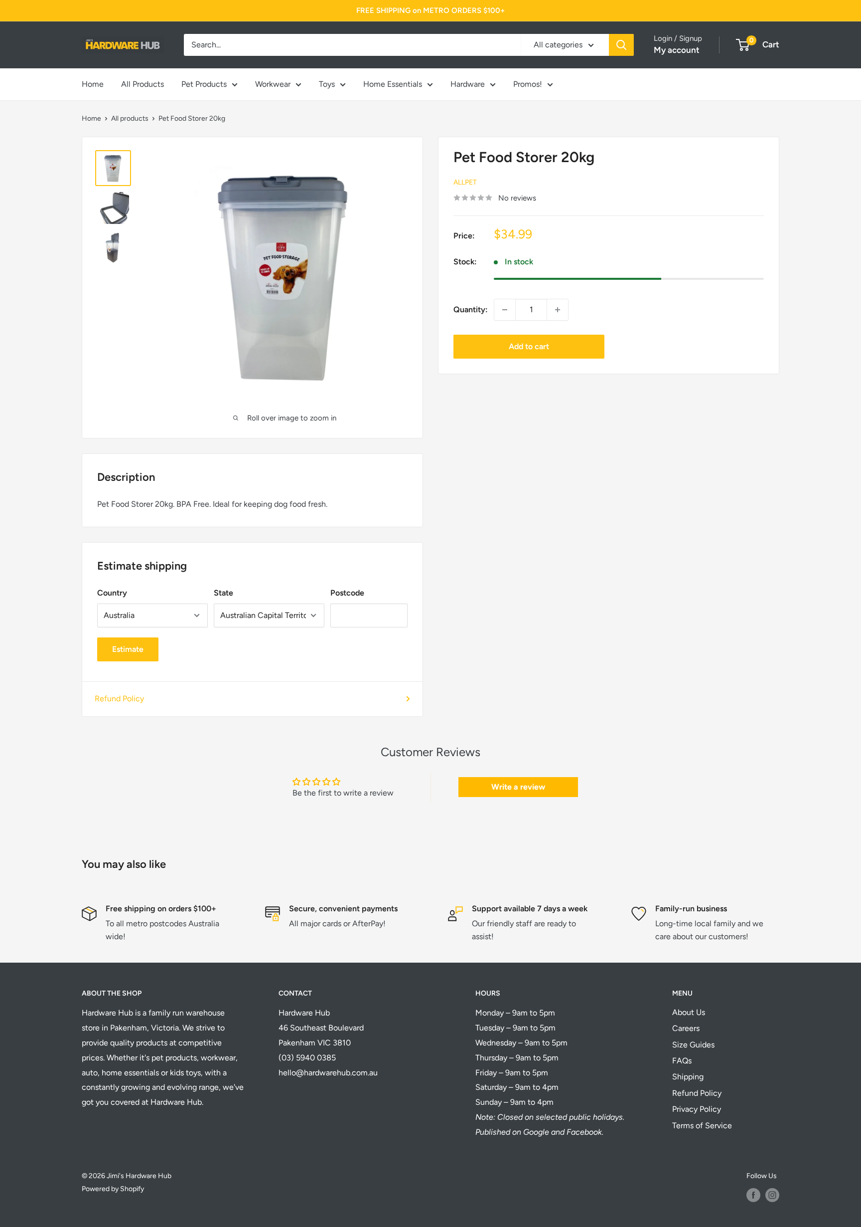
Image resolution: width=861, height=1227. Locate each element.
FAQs (682, 1060)
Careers (686, 1028)
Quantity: (470, 309)
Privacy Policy (696, 1109)
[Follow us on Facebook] (753, 1195)
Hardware (467, 84)
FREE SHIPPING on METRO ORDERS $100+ (430, 10)
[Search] (621, 45)
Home (93, 84)
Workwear (272, 84)
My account (677, 50)
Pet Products (204, 84)
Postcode (347, 593)
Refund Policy (119, 698)
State (223, 593)
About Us (688, 1012)
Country (112, 593)
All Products (142, 84)
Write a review (518, 787)
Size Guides (693, 1044)
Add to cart (529, 346)
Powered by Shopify (113, 1189)
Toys (327, 84)
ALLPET (465, 182)
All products (129, 118)
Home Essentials (392, 84)
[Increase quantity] (557, 309)
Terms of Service (702, 1125)
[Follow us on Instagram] (772, 1195)
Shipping (688, 1076)
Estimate (128, 649)
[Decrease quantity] (504, 309)
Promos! (527, 84)
